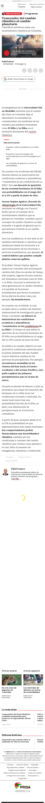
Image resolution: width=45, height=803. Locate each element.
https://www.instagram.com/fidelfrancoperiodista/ (18, 61)
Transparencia (33, 776)
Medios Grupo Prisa (22, 791)
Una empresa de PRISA (22, 785)
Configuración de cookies (16, 776)
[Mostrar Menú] (2, 6)
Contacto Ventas (22, 765)
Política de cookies (34, 773)
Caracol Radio (11, 6)
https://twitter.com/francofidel (15, 61)
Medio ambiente (11, 461)
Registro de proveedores (17, 770)
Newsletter (34, 765)
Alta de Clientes (32, 767)
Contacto (10, 765)
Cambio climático (24, 457)
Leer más (15, 479)
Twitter (29, 70)
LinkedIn (35, 70)
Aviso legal (32, 770)
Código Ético (22, 778)
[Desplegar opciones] (39, 53)
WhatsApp (41, 70)
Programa (21, 7)
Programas (31, 13)
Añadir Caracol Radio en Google (20, 79)
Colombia (9, 457)
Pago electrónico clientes (15, 767)
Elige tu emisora (36, 7)
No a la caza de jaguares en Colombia (9, 690)
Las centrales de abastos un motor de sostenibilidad (32, 690)
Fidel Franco (8, 61)
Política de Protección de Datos (14, 773)
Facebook (24, 70)
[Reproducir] (6, 53)
